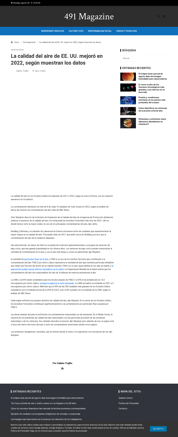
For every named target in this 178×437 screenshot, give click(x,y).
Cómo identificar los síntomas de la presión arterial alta (153, 109)
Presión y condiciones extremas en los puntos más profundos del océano (152, 100)
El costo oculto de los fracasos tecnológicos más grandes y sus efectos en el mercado (152, 88)
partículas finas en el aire (36, 259)
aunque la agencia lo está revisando (57, 283)
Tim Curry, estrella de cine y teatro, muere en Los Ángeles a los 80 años (43, 403)
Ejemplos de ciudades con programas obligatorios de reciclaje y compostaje (45, 414)
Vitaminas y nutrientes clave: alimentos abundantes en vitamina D (152, 121)
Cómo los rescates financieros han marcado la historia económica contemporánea (48, 408)
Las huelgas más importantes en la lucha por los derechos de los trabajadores (46, 419)
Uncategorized (17, 50)
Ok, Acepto (158, 429)
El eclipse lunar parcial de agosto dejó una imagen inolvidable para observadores (153, 76)
